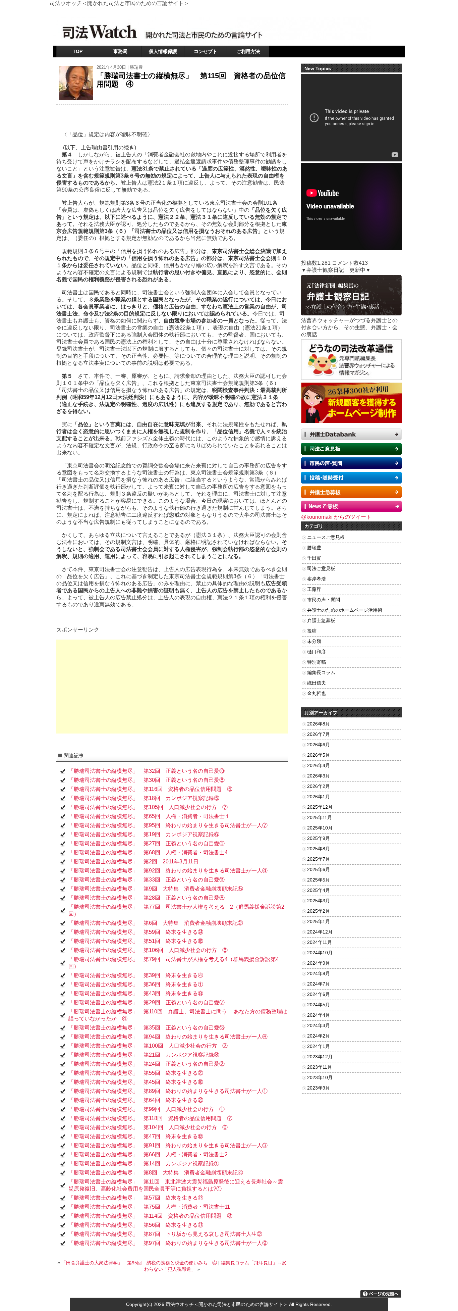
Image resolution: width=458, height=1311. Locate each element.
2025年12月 (320, 807)
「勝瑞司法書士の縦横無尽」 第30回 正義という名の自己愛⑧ (146, 780)
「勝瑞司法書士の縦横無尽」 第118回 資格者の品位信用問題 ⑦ (150, 1118)
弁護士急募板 (321, 620)
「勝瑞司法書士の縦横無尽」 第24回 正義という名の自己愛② (146, 1064)
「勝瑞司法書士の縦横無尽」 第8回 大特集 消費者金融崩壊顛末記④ (155, 1172)
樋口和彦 (316, 651)
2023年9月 (318, 1088)
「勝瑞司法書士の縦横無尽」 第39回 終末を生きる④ (135, 975)
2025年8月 (318, 848)
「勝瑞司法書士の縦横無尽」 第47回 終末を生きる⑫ (135, 1136)
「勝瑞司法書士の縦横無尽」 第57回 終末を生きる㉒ (135, 1198)
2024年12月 (320, 932)
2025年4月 (318, 890)
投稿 (312, 631)
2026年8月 (318, 723)
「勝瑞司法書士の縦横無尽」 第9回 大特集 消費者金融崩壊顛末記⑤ (155, 889)
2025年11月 (319, 817)
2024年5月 (318, 1004)
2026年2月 (318, 786)
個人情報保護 (163, 51)
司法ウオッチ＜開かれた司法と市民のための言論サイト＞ (227, 1304)
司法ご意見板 (321, 568)
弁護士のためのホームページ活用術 (344, 610)
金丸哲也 (316, 693)
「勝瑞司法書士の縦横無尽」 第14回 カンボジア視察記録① (146, 1163)
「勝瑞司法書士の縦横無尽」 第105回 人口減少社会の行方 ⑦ (148, 807)
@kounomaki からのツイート (336, 517)
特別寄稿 (316, 662)
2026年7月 (318, 734)
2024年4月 (318, 1015)
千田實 (314, 558)
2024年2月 (318, 1036)
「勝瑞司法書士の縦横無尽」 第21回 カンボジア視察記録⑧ (143, 1055)
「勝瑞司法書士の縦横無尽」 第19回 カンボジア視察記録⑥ (143, 834)
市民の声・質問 (323, 599)
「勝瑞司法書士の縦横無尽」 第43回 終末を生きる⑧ (135, 993)
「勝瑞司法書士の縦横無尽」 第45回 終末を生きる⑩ (135, 1082)
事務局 (120, 51)
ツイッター (331, 11)
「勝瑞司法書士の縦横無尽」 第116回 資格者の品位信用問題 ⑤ (150, 789)
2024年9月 (318, 963)
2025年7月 (318, 859)
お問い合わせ (358, 11)
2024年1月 (318, 1046)
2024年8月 (318, 973)
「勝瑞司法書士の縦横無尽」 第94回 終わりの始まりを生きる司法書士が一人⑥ (168, 1037)
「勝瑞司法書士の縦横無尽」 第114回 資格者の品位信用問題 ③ (150, 1216)
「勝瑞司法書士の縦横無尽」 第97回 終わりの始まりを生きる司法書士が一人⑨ (168, 1243)
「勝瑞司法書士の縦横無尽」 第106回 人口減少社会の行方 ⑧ (148, 950)
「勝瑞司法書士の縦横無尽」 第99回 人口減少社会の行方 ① (146, 1109)
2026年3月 (318, 775)
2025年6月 (318, 869)
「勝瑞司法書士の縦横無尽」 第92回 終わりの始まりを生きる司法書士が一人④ (168, 870)
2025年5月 (318, 880)
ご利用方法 (248, 51)
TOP (77, 51)
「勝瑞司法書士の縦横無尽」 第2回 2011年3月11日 (133, 861)
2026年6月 (318, 744)
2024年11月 (319, 942)
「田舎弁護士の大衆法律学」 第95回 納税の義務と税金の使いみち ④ (139, 1262)
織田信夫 (316, 683)
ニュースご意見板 (326, 537)
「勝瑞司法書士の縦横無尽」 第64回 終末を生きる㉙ (135, 1100)
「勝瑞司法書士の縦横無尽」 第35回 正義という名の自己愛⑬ (146, 1027)
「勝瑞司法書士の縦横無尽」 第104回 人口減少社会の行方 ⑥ (148, 1127)
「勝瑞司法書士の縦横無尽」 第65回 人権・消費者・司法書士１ (149, 816)
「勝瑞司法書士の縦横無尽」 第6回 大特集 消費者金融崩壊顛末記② (155, 923)
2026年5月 (318, 755)
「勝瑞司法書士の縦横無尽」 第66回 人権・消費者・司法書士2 (148, 1154)
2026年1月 (318, 796)
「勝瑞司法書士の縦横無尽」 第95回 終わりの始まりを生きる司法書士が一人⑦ (168, 825)
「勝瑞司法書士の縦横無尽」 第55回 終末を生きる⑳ (135, 1073)
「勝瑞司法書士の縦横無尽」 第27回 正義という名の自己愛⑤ (146, 843)
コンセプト (205, 51)
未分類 (314, 641)
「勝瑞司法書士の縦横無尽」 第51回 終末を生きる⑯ (135, 941)
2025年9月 (318, 838)
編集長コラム (321, 672)
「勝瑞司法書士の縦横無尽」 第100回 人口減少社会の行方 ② (148, 1046)
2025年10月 (320, 827)
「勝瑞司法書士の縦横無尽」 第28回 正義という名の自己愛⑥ (146, 898)
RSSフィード (388, 11)
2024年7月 (318, 984)
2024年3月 (318, 1025)
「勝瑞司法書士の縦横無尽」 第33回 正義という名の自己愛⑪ (146, 880)
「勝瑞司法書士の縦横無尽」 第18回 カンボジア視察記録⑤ (143, 798)
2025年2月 (318, 911)
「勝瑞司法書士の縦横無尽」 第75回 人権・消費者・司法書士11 (149, 1207)
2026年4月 (318, 765)
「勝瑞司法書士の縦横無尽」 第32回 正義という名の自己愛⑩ (146, 771)
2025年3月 (318, 900)
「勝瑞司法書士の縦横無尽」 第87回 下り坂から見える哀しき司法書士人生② (165, 1234)
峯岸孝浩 (316, 579)
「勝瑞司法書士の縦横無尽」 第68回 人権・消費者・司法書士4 (148, 852)
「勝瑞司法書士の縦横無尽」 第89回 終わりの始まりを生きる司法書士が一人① (168, 1091)
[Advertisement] (172, 687)
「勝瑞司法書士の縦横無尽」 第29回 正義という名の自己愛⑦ (146, 1002)
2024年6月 (318, 994)
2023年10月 (320, 1077)
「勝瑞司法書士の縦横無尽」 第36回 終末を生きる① (135, 984)
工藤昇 (314, 589)
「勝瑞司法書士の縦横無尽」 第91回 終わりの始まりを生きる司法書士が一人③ (168, 1145)
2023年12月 (320, 1056)
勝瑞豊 (136, 67)
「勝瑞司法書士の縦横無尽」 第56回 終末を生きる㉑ (135, 1225)
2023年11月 (319, 1067)
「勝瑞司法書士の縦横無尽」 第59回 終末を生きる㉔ (135, 932)
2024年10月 (320, 952)
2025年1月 (318, 921)
